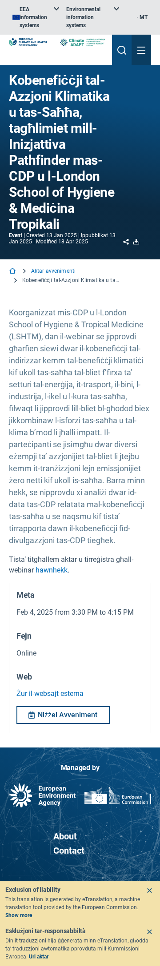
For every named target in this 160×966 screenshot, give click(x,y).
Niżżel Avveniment (67, 715)
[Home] (13, 271)
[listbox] (36, 17)
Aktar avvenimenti (53, 271)
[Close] (149, 890)
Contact (68, 850)
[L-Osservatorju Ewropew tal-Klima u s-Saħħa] (28, 42)
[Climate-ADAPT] (82, 42)
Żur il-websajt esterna (50, 693)
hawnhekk (52, 570)
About (65, 836)
